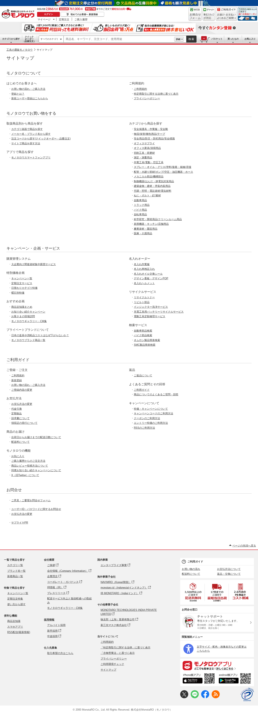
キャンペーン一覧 (21, 278)
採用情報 (49, 619)
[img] (19, 14)
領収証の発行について (24, 422)
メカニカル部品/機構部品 (148, 176)
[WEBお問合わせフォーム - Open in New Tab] (195, 14)
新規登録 (16, 380)
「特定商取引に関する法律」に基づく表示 (125, 647)
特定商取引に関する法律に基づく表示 (156, 93)
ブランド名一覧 (16, 570)
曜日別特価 (17, 292)
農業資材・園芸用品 (145, 228)
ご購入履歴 (80, 19)
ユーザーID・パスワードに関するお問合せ (36, 509)
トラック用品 (142, 204)
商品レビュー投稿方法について (29, 465)
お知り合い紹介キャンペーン (28, 311)
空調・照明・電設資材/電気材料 (152, 190)
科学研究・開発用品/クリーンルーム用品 (158, 219)
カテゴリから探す (11, 39)
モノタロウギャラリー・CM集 (29, 321)
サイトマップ (108, 669)
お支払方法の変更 (21, 403)
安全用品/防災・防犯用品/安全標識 (154, 138)
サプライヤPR (19, 522)
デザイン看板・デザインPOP (151, 278)
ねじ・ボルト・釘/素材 (147, 195)
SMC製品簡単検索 (144, 344)
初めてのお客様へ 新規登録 (84, 14)
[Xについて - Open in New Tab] (184, 697)
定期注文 (64, 19)
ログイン (48, 14)
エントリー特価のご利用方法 (151, 422)
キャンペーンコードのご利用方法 (153, 413)
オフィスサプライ (144, 143)
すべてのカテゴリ (49, 39)
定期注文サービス (21, 283)
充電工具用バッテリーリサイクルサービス (159, 311)
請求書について (20, 418)
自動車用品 (140, 200)
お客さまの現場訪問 (23, 316)
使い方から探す (16, 604)
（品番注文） (29, 39)
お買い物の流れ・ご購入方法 (28, 88)
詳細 (178, 39)
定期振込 (16, 413)
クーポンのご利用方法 (147, 418)
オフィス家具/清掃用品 (147, 148)
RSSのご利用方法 (144, 427)
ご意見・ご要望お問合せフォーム (31, 500)
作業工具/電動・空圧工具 (148, 162)
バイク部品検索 (143, 335)
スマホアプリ (15, 626)
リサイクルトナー (144, 297)
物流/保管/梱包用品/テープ (149, 133)
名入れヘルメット (144, 283)
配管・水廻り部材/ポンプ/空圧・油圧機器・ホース (163, 171)
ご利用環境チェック (112, 664)
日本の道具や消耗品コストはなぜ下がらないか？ (40, 335)
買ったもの (233, 39)
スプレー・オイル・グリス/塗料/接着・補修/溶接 (162, 167)
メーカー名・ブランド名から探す (31, 133)
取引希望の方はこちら (60, 653)
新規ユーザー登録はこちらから (29, 98)
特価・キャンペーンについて (151, 408)
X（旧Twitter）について (25, 475)
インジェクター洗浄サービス (151, 306)
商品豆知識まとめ (21, 306)
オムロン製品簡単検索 (147, 340)
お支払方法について (229, 569)
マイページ (44, 19)
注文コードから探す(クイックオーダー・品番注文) (41, 138)
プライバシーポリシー (147, 98)
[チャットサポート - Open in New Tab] (209, 14)
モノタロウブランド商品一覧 (28, 340)
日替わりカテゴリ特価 (24, 287)
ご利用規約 (140, 88)
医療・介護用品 (143, 233)
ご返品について (143, 375)
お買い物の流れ (191, 569)
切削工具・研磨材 (144, 152)
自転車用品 (140, 214)
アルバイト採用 (56, 625)
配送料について (20, 441)
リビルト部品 (142, 302)
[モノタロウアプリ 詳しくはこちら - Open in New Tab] (217, 665)
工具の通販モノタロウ (19, 49)
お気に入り (250, 39)
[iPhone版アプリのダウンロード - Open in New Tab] (198, 679)
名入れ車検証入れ (144, 268)
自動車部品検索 (143, 330)
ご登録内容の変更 (21, 389)
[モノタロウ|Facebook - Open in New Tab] (205, 697)
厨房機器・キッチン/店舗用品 (151, 223)
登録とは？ (17, 93)
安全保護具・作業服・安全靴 (151, 129)
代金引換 (16, 408)
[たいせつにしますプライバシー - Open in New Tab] (247, 694)
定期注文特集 (15, 598)
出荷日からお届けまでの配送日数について (36, 437)
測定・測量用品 (143, 157)
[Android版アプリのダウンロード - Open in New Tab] (235, 679)
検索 (191, 39)
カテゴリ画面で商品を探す (27, 129)
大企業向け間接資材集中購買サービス (33, 264)
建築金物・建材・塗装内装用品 (152, 185)
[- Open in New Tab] (193, 592)
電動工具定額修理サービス (149, 316)
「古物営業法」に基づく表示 (118, 652)
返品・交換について (229, 573)
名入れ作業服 (142, 264)
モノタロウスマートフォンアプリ (31, 157)
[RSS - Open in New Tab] (216, 697)
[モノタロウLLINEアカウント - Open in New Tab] (195, 697)
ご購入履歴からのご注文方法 (28, 460)
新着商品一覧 (15, 576)
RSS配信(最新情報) (18, 632)
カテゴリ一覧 (15, 565)
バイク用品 (140, 209)
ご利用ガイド (142, 389)
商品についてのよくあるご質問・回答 (156, 394)
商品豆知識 (13, 621)
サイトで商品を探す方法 (25, 143)
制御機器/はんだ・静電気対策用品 (154, 181)
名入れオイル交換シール (148, 273)
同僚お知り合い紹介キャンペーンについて (36, 470)
